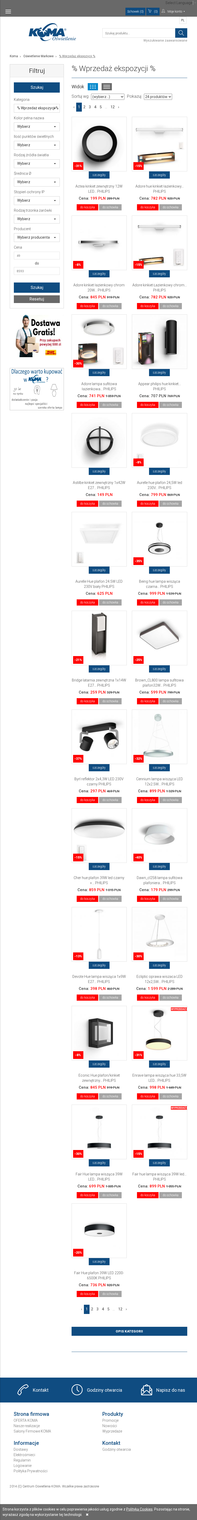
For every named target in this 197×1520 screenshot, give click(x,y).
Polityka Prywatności (30, 1471)
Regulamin (22, 1460)
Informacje (26, 1443)
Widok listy (107, 86)
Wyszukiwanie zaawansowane (165, 40)
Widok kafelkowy (93, 86)
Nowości (109, 1426)
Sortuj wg (80, 96)
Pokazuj (134, 96)
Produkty (112, 1414)
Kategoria (21, 99)
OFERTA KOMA (26, 1420)
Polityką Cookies (139, 1509)
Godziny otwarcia (104, 1390)
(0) (156, 11)
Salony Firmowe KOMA (32, 1431)
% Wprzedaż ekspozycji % (37, 108)
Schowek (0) (135, 11)
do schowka (110, 207)
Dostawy (21, 1449)
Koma (14, 56)
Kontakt (40, 1390)
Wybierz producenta (33, 237)
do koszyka (87, 207)
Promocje (110, 1420)
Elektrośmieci (24, 1455)
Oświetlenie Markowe (38, 56)
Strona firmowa (31, 1414)
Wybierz (23, 126)
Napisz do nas (170, 1390)
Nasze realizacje (27, 1426)
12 (113, 107)
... (106, 107)
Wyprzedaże (112, 1431)
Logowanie (23, 1466)
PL (182, 20)
